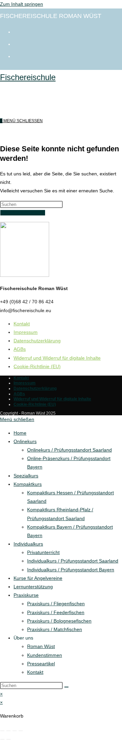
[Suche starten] (66, 687)
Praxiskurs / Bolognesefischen (59, 621)
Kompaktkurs (28, 484)
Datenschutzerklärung (37, 340)
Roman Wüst (41, 646)
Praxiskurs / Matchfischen (54, 629)
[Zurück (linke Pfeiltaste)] (2, 739)
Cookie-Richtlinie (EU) (37, 366)
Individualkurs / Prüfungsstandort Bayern (70, 569)
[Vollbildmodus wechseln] (8, 730)
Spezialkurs (26, 475)
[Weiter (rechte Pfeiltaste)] (8, 739)
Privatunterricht (43, 552)
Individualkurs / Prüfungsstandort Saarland (72, 561)
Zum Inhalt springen (21, 4)
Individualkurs (28, 544)
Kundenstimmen (44, 655)
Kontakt (22, 323)
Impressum (26, 332)
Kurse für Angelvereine (38, 578)
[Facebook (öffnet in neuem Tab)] (17, 31)
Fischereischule (28, 77)
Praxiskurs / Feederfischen (55, 612)
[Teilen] (14, 730)
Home (20, 433)
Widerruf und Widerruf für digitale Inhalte (57, 358)
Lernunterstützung (33, 586)
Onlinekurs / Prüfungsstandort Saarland (69, 450)
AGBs (20, 349)
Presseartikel (41, 663)
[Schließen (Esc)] (20, 730)
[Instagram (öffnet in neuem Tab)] (17, 43)
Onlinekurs (25, 441)
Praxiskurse (26, 595)
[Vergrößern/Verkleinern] (2, 730)
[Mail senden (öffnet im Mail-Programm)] (17, 55)
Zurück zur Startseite (22, 212)
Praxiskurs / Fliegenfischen (56, 603)
